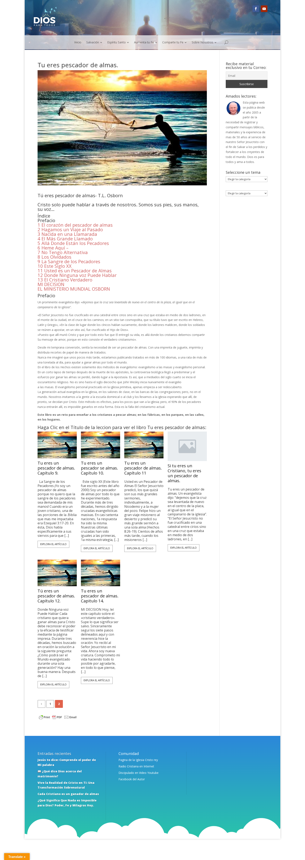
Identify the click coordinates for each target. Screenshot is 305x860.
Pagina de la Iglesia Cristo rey (138, 760)
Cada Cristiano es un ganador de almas (68, 794)
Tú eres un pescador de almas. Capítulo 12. (56, 595)
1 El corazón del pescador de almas (75, 225)
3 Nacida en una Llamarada (67, 234)
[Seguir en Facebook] (256, 8)
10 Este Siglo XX (55, 266)
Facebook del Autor (131, 779)
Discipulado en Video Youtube (138, 773)
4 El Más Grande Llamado (65, 238)
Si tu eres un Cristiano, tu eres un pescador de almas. (184, 473)
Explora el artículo (53, 544)
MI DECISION (51, 284)
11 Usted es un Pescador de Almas (75, 270)
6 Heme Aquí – (53, 248)
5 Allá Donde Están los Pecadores (73, 243)
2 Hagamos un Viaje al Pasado (71, 229)
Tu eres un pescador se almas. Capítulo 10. (99, 468)
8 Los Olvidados (54, 257)
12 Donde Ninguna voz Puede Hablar (77, 275)
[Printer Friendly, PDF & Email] (58, 718)
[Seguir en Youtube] (264, 8)
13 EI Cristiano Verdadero (65, 279)
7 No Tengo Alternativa (63, 252)
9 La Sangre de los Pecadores (69, 261)
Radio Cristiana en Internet (136, 766)
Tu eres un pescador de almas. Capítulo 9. (56, 468)
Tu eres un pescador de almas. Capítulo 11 (143, 468)
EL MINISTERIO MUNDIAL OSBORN (74, 289)
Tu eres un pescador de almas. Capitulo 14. (99, 595)
